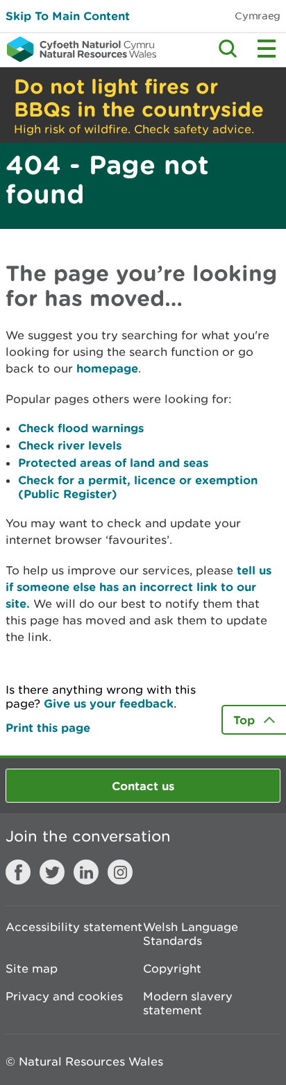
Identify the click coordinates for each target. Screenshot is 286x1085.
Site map (32, 968)
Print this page (48, 727)
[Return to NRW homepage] (78, 49)
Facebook (18, 872)
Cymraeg (257, 15)
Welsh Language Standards (190, 934)
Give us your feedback (109, 703)
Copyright (172, 968)
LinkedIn (86, 872)
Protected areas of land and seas (113, 462)
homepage (107, 368)
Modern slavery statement (188, 1003)
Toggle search (227, 48)
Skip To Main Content (68, 15)
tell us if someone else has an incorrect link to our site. (138, 586)
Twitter (52, 872)
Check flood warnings (81, 427)
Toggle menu (266, 48)
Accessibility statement (74, 927)
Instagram (120, 872)
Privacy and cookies (64, 996)
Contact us (143, 785)
